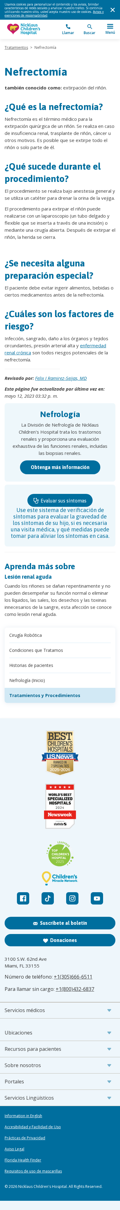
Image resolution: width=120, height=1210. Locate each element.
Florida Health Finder (23, 1160)
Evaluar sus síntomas (62, 500)
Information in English (23, 1115)
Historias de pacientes (31, 665)
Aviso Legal (14, 1149)
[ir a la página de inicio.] (32, 29)
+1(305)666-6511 (73, 976)
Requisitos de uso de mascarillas (33, 1171)
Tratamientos (16, 47)
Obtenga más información (60, 467)
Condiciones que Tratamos (36, 650)
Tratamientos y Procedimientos (44, 695)
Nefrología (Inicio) (27, 680)
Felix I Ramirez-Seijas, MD (61, 378)
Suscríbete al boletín (63, 923)
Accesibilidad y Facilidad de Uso (33, 1127)
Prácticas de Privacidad (25, 1138)
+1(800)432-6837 (75, 989)
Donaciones (63, 940)
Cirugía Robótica (25, 635)
